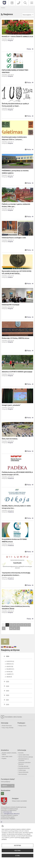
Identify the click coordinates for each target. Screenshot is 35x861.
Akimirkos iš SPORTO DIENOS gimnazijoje (17, 372)
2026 (7, 656)
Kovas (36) (10, 671)
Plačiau (29, 49)
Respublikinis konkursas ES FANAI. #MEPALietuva (14, 540)
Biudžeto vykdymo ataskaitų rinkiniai (9, 753)
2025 (7, 681)
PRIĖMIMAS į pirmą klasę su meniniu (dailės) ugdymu (15, 172)
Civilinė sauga (22, 770)
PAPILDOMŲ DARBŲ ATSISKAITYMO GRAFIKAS (15, 71)
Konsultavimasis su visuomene (23, 759)
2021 (7, 700)
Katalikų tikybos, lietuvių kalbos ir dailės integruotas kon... (16, 507)
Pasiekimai (11, 478)
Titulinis (3, 7)
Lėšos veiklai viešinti (7, 756)
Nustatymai (17, 845)
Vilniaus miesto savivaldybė (19, 801)
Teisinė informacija (23, 772)
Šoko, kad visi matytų (9, 439)
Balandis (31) (10, 669)
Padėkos (10, 277)
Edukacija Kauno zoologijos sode (14, 238)
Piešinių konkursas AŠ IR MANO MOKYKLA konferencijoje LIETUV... (17, 473)
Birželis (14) (10, 664)
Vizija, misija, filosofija (7, 727)
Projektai (4, 758)
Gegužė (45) (10, 666)
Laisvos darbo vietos (23, 755)
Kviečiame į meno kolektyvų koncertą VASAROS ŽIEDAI (15, 607)
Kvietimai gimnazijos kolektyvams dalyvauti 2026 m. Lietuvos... (14, 138)
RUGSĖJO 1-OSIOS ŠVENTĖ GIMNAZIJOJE (17, 36)
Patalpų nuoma (22, 725)
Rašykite (4, 785)
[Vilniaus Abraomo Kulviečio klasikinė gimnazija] (4, 2)
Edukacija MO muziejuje (10, 305)
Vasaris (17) (10, 674)
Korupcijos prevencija (23, 768)
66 (10, 628)
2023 (7, 691)
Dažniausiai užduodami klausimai (24, 763)
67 (14, 628)
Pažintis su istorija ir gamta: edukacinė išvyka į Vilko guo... (16, 205)
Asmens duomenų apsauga (25, 757)
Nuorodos (21, 753)
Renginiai (10, 40)
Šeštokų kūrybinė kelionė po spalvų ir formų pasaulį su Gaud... (15, 105)
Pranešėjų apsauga (23, 766)
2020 (7, 704)
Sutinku (17, 855)
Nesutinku (18, 850)
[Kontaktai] (18, 3)
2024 (7, 686)
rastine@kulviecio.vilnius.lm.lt (11, 813)
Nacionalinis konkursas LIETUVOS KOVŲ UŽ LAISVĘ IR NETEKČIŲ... (16, 272)
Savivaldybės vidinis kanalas (13, 717)
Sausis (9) (9, 676)
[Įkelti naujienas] (12, 3)
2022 (7, 695)
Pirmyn (18, 628)
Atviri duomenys (22, 774)
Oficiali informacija (7, 725)
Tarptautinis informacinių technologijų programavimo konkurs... (16, 574)
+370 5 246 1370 (7, 812)
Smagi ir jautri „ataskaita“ (11, 405)
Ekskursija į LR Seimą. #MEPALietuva (15, 338)
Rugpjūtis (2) (10, 661)
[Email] (2, 793)
